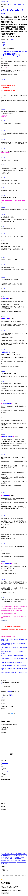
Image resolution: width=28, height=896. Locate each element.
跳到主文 (3, 13)
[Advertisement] (11, 742)
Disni (2, 683)
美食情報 (12, 39)
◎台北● (11, 695)
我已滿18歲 (3, 893)
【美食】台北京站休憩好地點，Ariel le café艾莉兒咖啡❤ (14, 665)
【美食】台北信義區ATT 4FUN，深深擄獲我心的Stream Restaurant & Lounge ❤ (15, 54)
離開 (8, 893)
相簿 (4, 42)
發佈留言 (3, 708)
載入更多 (3, 700)
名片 (4, 45)
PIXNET (6, 875)
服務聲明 (14, 876)
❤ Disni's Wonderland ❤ (12, 10)
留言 (11, 691)
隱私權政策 (24, 875)
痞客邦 (8, 691)
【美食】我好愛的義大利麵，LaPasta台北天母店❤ (12, 662)
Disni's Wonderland (4, 620)
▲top (2, 697)
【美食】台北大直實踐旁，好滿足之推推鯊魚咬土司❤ (13, 656)
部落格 (5, 44)
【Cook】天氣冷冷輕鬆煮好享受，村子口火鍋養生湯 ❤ (14, 672)
